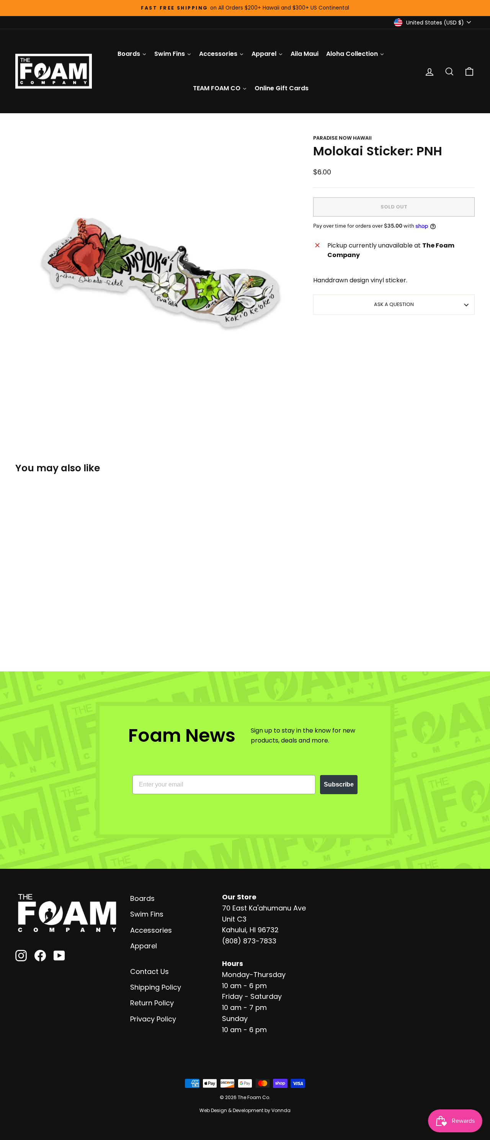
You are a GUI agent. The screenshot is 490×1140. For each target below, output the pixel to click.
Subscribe (339, 784)
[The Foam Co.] (67, 913)
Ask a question (394, 304)
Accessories (151, 930)
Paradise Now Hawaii (342, 138)
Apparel (143, 946)
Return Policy (152, 1003)
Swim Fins (146, 914)
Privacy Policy (153, 1019)
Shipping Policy (155, 987)
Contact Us (149, 971)
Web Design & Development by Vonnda (245, 1110)
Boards (142, 898)
